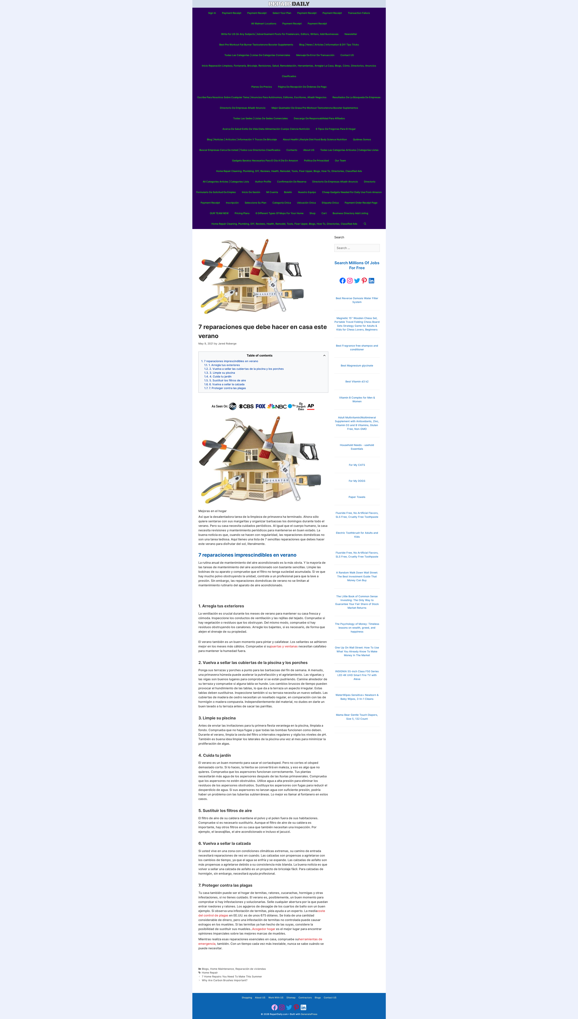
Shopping (247, 997)
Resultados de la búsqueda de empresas (357, 97)
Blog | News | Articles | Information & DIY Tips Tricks (329, 44)
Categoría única (281, 202)
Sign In (212, 12)
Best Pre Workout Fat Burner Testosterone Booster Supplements (256, 44)
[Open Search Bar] (365, 223)
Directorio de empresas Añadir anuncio (243, 107)
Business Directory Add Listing (350, 213)
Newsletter (351, 34)
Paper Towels (357, 497)
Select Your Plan (282, 12)
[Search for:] (357, 248)
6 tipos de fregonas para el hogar (336, 128)
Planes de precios (261, 86)
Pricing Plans (242, 213)
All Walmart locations (263, 23)
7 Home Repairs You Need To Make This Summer (232, 976)
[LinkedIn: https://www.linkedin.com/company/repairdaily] (371, 280)
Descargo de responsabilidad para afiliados (319, 118)
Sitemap (290, 997)
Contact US (347, 55)
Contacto (291, 149)
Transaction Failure (359, 12)
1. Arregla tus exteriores (224, 365)
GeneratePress (309, 1014)
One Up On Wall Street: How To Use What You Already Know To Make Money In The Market (357, 651)
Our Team (340, 160)
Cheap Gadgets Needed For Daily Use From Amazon (352, 192)
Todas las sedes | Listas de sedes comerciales (260, 118)
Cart (324, 213)
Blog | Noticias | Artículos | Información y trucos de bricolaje (242, 139)
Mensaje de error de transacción (315, 55)
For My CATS (357, 464)
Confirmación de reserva (291, 181)
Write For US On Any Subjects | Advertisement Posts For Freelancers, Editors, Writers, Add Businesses (280, 34)
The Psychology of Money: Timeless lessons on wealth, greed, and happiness (357, 627)
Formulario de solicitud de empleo (216, 192)
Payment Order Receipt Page (361, 202)
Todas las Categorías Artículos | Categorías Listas (349, 149)
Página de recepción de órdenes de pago (302, 86)
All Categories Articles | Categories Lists (226, 181)
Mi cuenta (272, 192)
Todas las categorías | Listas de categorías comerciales (257, 55)
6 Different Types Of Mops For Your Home (279, 213)
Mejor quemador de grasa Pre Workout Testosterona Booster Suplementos (315, 107)
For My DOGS (357, 480)
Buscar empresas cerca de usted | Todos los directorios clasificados (239, 149)
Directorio (369, 181)
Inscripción (232, 202)
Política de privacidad (316, 160)
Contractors (305, 997)
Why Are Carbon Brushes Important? (224, 980)
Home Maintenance (222, 968)
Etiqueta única (330, 202)
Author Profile (263, 181)
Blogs (205, 968)
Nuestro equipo (307, 192)
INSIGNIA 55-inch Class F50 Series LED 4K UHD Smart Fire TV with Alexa (357, 675)
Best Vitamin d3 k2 (356, 381)
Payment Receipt (231, 12)
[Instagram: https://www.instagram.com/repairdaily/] (349, 280)
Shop (312, 213)
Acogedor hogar (263, 929)
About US (308, 149)
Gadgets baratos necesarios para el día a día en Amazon (265, 160)
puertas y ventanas (284, 646)
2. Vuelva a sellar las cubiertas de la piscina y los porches (246, 368)
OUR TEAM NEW (219, 213)
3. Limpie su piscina (222, 372)
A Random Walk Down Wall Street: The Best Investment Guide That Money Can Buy (357, 576)
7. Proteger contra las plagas (227, 388)
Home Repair (210, 972)
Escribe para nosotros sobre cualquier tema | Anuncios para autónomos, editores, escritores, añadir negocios (261, 97)
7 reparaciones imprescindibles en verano (231, 361)
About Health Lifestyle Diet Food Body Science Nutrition (315, 139)
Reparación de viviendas (250, 968)
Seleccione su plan (255, 202)
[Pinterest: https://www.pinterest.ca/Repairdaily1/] (364, 280)
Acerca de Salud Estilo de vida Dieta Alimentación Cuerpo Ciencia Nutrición (266, 128)
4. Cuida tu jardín (221, 376)
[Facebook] (342, 280)
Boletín (288, 192)
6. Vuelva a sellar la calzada (226, 384)
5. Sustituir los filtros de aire (227, 380)
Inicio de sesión (251, 192)
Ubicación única (306, 202)
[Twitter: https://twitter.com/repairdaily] (357, 280)
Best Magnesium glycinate (357, 365)
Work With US (275, 997)
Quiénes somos (362, 139)
